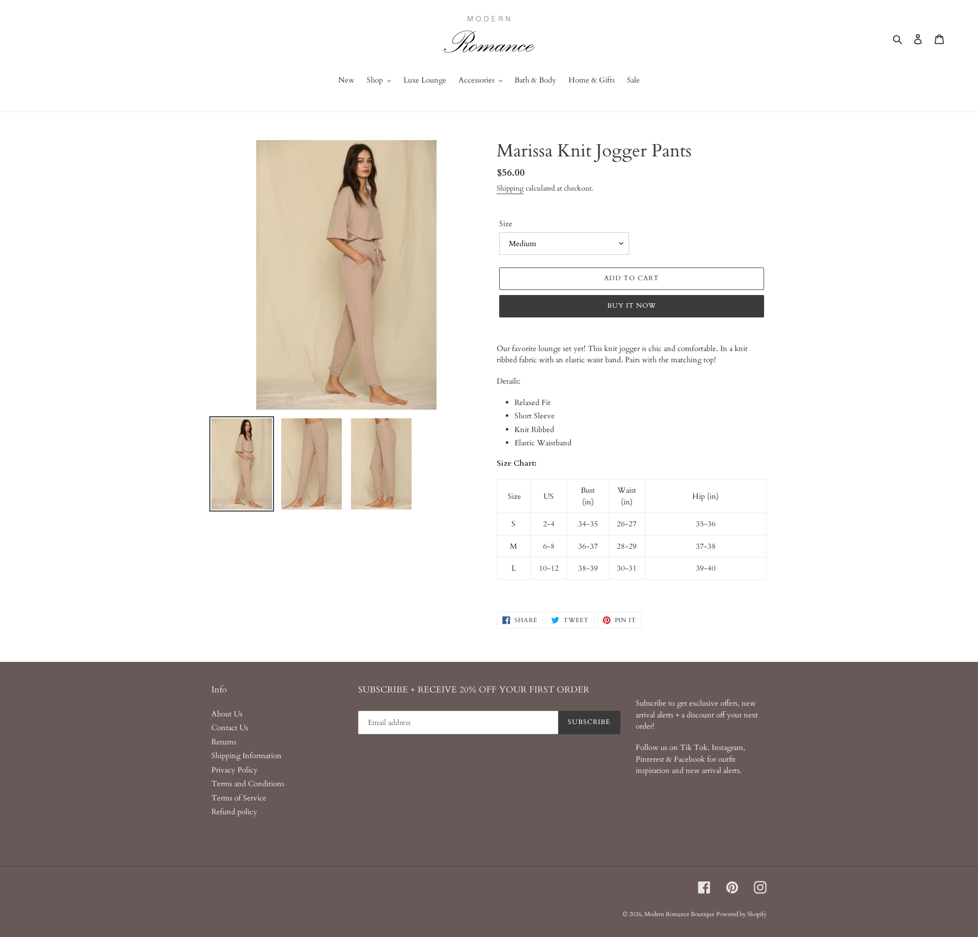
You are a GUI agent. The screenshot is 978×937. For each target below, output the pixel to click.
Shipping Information (246, 756)
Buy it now (631, 305)
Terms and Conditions (247, 784)
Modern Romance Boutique (679, 914)
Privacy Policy (234, 770)
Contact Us (229, 727)
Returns (223, 742)
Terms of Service (238, 798)
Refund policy (234, 812)
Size (505, 224)
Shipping (510, 188)
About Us (226, 714)
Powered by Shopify (741, 914)
